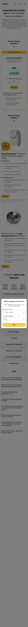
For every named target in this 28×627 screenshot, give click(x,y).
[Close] (25, 300)
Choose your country (7, 309)
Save (14, 325)
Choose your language (7, 316)
